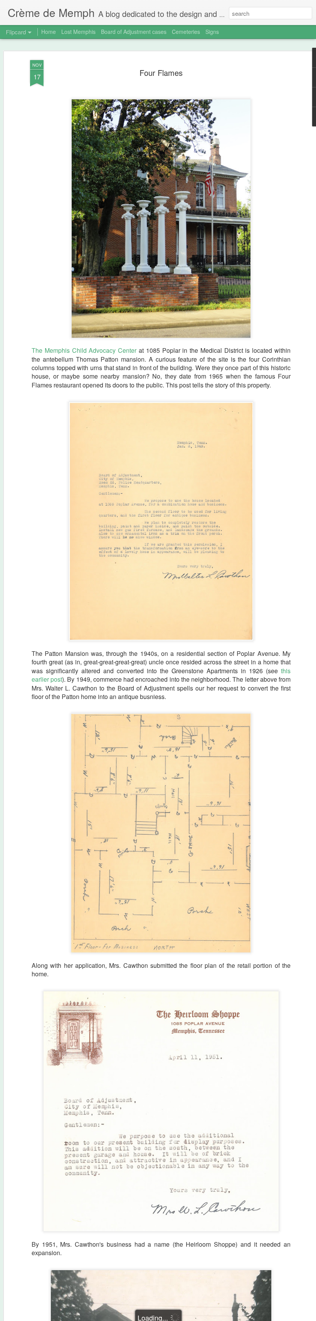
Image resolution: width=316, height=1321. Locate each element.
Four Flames (161, 72)
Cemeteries (186, 31)
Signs (212, 31)
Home (48, 31)
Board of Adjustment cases (133, 31)
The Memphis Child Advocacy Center (84, 350)
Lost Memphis (78, 31)
